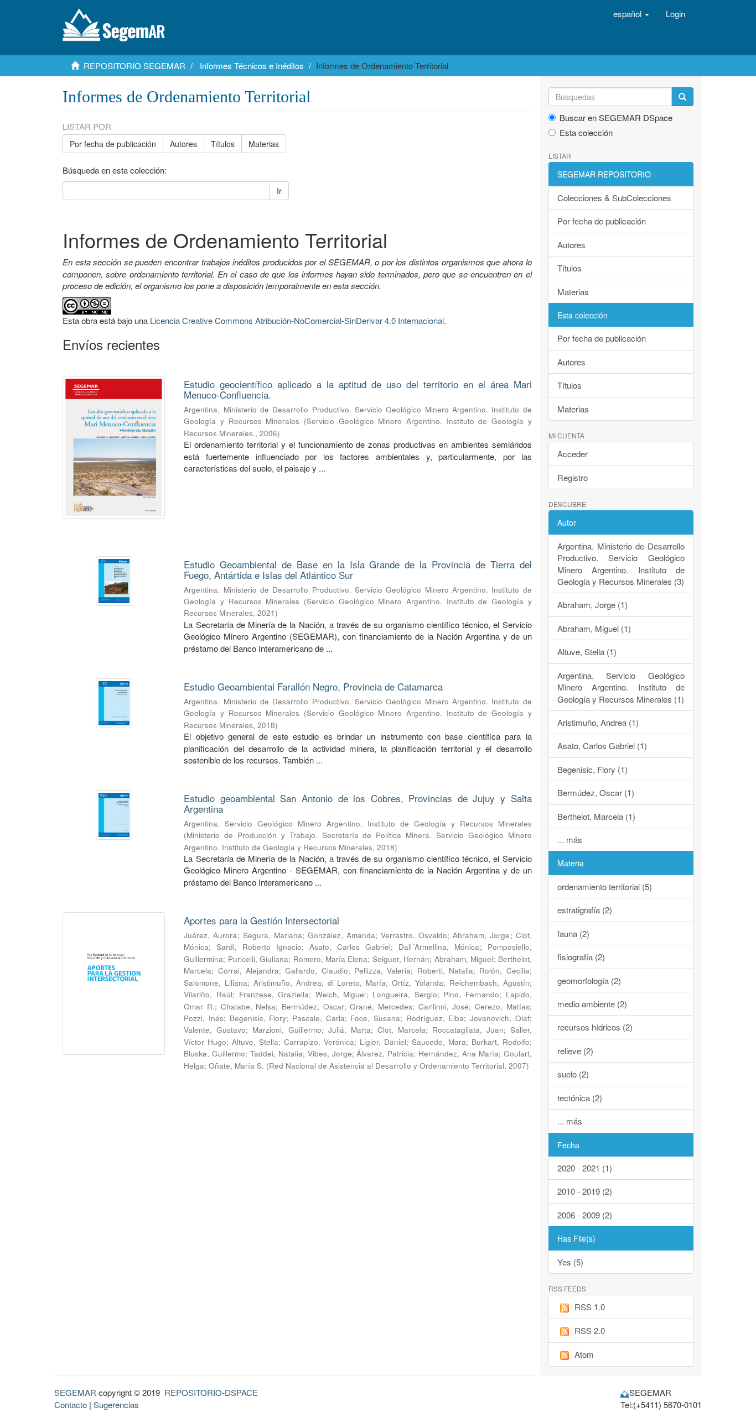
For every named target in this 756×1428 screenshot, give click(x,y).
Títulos (223, 143)
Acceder (572, 453)
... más (569, 839)
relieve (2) (575, 1050)
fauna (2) (573, 933)
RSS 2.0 (589, 1330)
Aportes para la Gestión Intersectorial (261, 920)
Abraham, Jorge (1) (592, 604)
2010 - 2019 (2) (584, 1191)
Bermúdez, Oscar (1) (595, 792)
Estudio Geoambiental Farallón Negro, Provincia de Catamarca (313, 686)
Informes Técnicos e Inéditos (252, 65)
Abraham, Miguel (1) (594, 628)
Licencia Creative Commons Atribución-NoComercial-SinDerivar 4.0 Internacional (297, 320)
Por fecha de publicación (113, 143)
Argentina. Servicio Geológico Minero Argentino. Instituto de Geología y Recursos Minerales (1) (621, 687)
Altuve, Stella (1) (587, 651)
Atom (584, 1354)
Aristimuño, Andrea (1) (598, 722)
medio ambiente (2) (592, 1003)
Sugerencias (116, 1404)
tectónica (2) (579, 1097)
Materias (263, 143)
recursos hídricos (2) (595, 1027)
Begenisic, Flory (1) (592, 769)
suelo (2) (573, 1074)
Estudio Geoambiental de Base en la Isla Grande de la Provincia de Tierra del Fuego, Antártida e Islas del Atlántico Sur (357, 569)
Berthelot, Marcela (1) (596, 816)
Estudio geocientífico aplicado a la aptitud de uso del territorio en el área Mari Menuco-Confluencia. (357, 389)
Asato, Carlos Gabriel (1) (602, 745)
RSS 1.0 (589, 1306)
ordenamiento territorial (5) (604, 886)
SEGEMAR (75, 1392)
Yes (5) (570, 1262)
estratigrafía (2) (584, 910)
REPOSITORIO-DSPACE (211, 1392)
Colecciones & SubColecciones (614, 197)
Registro (572, 477)
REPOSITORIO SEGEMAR (134, 65)
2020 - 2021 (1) (584, 1168)
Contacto (70, 1404)
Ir (279, 190)
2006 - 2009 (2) (584, 1215)
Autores (183, 143)
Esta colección (586, 132)
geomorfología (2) (589, 980)
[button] (631, 14)
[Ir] (682, 96)
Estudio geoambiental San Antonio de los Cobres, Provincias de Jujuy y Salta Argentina (357, 803)
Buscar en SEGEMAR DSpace (616, 117)
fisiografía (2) (581, 957)
